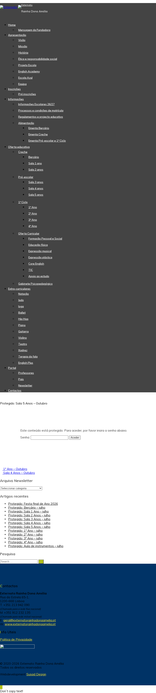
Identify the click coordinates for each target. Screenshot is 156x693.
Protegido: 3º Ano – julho (25, 538)
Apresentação (17, 35)
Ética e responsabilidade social (37, 58)
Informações (16, 99)
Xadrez (22, 350)
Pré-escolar (25, 177)
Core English (36, 263)
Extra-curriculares (19, 288)
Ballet (22, 312)
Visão (21, 40)
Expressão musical (40, 251)
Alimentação (26, 123)
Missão (22, 46)
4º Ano (32, 226)
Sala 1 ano (35, 163)
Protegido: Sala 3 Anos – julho (29, 519)
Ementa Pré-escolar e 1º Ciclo (47, 140)
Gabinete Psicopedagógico (35, 283)
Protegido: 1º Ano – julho (25, 531)
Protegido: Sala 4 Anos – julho (29, 523)
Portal (12, 367)
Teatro (22, 344)
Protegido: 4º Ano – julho (25, 542)
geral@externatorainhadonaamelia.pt (29, 620)
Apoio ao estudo (38, 276)
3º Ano (32, 219)
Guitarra (23, 331)
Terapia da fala (28, 356)
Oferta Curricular (28, 233)
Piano (22, 325)
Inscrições (14, 89)
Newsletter (25, 385)
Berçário (33, 157)
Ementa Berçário (38, 128)
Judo (21, 300)
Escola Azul (25, 77)
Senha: (25, 437)
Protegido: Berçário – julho (26, 507)
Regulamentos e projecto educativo (40, 116)
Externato (26, 4)
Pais (21, 379)
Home (12, 25)
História (23, 52)
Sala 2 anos (35, 169)
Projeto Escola (27, 65)
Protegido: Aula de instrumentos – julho (35, 546)
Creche (22, 152)
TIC (30, 270)
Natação (23, 293)
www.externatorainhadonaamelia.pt (30, 624)
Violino (22, 337)
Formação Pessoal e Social (45, 238)
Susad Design (36, 674)
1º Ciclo (23, 202)
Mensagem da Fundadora (34, 30)
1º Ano (32, 207)
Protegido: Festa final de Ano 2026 (33, 504)
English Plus (25, 362)
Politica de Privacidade (16, 639)
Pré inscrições (27, 94)
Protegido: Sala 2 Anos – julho (29, 515)
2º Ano (32, 213)
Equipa (22, 84)
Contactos (14, 390)
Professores (26, 373)
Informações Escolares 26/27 (36, 104)
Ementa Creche (38, 134)
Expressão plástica (40, 257)
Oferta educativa (19, 147)
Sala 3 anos (35, 182)
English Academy (29, 71)
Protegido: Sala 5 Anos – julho (29, 527)
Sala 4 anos (35, 188)
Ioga (21, 306)
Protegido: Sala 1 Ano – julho (28, 511)
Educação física (38, 244)
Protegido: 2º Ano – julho (25, 534)
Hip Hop (23, 318)
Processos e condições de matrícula (40, 110)
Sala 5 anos (35, 194)
